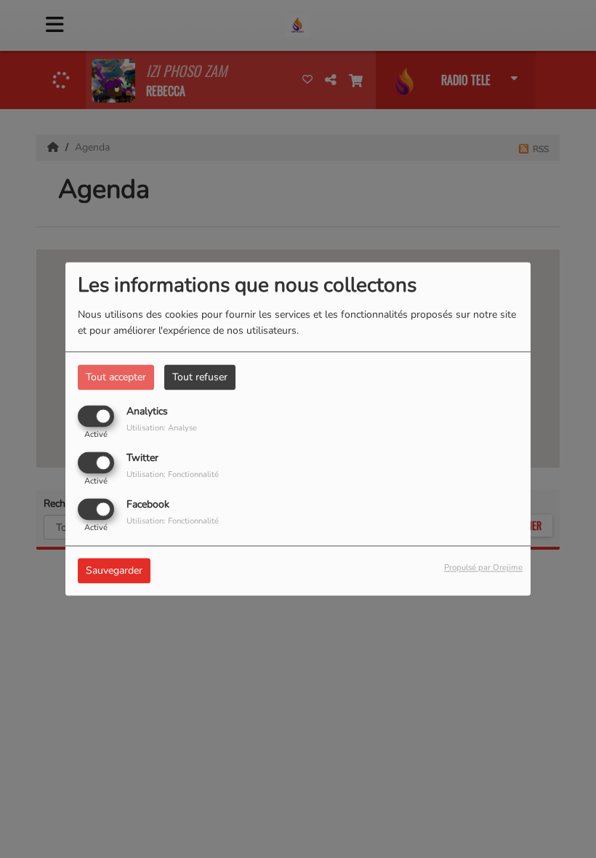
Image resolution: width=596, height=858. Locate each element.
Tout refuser (199, 377)
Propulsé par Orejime (483, 568)
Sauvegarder (114, 571)
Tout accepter (116, 377)
